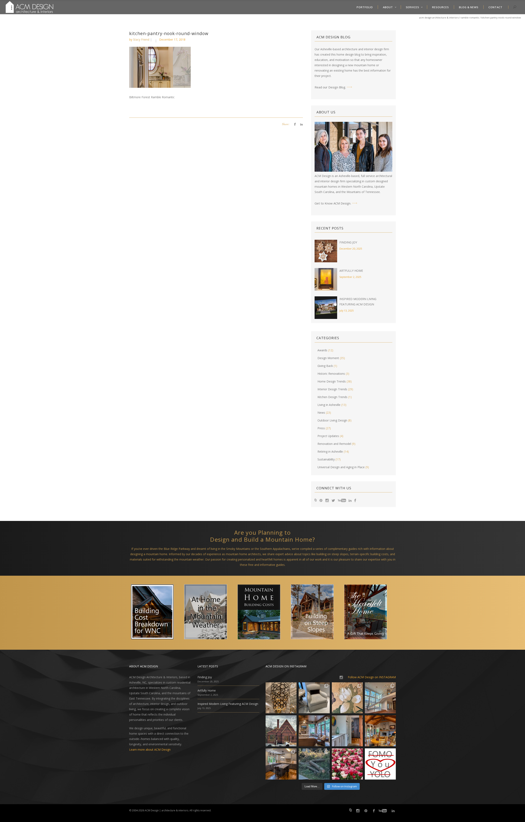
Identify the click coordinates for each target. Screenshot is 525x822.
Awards (322, 350)
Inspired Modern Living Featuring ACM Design (227, 704)
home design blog (348, 54)
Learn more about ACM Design (150, 749)
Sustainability (326, 459)
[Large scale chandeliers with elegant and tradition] (380, 697)
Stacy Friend (141, 39)
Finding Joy (348, 242)
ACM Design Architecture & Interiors (439, 17)
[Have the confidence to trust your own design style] (380, 763)
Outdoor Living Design (332, 420)
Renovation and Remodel (334, 444)
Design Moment (328, 358)
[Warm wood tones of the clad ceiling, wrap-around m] (380, 730)
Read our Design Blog (330, 87)
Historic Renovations (331, 374)
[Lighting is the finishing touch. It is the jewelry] (281, 697)
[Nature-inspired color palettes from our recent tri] (347, 763)
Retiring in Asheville (330, 451)
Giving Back (325, 366)
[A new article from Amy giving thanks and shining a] (314, 763)
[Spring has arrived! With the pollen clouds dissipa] (314, 730)
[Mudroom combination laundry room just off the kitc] (347, 730)
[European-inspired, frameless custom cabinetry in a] (281, 763)
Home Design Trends (331, 381)
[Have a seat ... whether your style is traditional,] (314, 697)
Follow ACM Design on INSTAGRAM (372, 677)
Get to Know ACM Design (332, 203)
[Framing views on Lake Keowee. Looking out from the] (281, 730)
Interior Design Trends (332, 389)
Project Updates (328, 436)
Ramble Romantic (470, 17)
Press (321, 428)
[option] (156, 613)
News (321, 412)
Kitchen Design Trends (332, 397)
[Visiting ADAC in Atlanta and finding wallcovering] (347, 697)
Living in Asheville (328, 405)
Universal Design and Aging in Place (341, 467)
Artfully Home (351, 271)
